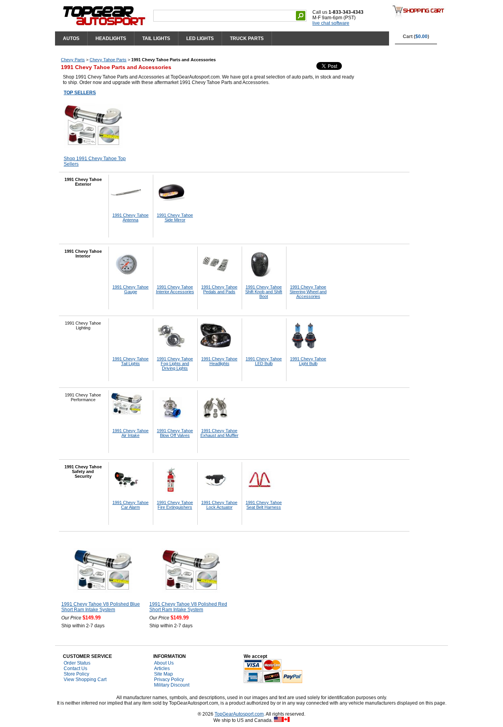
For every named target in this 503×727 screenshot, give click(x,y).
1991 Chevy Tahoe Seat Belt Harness (264, 505)
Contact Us (75, 668)
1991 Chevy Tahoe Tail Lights (130, 361)
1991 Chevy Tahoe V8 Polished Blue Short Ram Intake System (100, 606)
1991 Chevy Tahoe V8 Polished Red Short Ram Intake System (188, 606)
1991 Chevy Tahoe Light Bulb (308, 361)
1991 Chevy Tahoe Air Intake (130, 433)
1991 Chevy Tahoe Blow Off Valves (175, 433)
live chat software (330, 23)
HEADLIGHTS (110, 38)
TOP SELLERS (80, 92)
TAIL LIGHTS (156, 38)
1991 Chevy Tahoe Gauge (130, 289)
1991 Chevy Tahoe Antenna (130, 217)
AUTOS (71, 38)
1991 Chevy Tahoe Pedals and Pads (219, 289)
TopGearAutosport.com (239, 714)
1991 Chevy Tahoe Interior (83, 253)
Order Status (77, 663)
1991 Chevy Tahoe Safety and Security (83, 471)
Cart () (416, 36)
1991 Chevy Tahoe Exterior (83, 181)
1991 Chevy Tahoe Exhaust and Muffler (219, 433)
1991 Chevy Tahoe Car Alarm (130, 505)
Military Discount (171, 685)
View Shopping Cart (85, 679)
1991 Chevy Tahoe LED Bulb (264, 361)
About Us (164, 663)
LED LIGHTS (200, 38)
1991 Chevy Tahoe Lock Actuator (219, 505)
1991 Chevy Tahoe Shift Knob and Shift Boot (263, 292)
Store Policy (76, 674)
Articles (162, 668)
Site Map (163, 674)
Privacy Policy (169, 679)
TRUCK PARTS (247, 38)
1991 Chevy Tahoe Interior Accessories (175, 289)
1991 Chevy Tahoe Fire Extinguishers (175, 505)
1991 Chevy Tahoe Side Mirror (175, 217)
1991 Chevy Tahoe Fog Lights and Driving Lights (175, 363)
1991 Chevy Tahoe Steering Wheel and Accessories (308, 292)
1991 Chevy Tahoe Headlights (219, 361)
